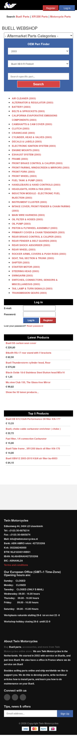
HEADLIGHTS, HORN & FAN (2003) (31, 189)
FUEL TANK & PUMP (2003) (27, 180)
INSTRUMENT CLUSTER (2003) (29, 202)
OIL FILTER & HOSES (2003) (27, 219)
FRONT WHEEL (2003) (24, 176)
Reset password (35, 325)
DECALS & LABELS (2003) (27, 141)
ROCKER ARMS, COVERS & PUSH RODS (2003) (39, 254)
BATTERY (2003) (21, 107)
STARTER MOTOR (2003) (26, 267)
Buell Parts (22, 16)
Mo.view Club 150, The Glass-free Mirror (28, 382)
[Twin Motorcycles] (10, 5)
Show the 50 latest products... (22, 392)
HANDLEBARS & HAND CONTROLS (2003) (36, 184)
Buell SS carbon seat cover (21, 343)
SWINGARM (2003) (22, 275)
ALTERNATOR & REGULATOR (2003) (32, 102)
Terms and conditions (16, 565)
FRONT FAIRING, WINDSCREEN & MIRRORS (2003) (40, 167)
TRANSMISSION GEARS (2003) (29, 293)
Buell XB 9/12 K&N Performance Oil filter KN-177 (33, 419)
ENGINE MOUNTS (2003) (25, 150)
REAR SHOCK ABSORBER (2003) (31, 245)
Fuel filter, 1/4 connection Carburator (26, 438)
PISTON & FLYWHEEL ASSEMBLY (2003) (34, 228)
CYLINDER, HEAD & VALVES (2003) (32, 137)
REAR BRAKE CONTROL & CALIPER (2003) (36, 236)
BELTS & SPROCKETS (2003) (28, 111)
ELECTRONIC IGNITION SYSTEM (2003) (34, 146)
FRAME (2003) (20, 159)
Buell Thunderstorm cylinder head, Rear (28, 362)
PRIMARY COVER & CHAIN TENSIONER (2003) (38, 232)
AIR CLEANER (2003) (24, 98)
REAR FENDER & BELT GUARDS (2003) (34, 241)
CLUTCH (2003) (20, 128)
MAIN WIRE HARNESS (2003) (28, 215)
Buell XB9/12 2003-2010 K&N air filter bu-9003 (31, 458)
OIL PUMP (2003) (21, 223)
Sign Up (65, 713)
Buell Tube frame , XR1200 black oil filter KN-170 (33, 448)
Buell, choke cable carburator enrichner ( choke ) (33, 428)
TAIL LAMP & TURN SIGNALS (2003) (32, 288)
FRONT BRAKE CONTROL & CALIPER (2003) (37, 163)
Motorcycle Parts (60, 16)
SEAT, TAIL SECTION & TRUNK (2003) (33, 258)
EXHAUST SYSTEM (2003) (26, 154)
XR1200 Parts (40, 16)
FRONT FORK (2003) (23, 171)
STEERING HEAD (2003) (25, 271)
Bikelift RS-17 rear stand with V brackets (28, 352)
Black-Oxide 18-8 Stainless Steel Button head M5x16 (35, 372)
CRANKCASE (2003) (23, 133)
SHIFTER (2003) (21, 262)
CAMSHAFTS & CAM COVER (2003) (32, 124)
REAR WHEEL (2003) (24, 249)
